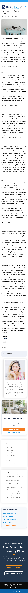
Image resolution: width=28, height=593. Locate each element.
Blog (9, 16)
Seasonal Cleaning (10, 463)
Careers (13, 585)
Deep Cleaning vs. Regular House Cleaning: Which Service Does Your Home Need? (14, 497)
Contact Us (13, 587)
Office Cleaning (9, 458)
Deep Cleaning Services (8, 516)
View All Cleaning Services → (10, 525)
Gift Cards (19, 584)
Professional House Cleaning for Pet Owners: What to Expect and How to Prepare (14, 482)
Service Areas (20, 585)
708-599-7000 (9, 1)
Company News (9, 450)
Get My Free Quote (14, 429)
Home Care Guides (10, 455)
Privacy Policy (7, 584)
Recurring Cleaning (10, 460)
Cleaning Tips (9, 447)
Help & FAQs (6, 585)
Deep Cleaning (9, 452)
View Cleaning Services (14, 432)
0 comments (14, 16)
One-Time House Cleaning (9, 519)
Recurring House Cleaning (9, 513)
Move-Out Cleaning (7, 522)
